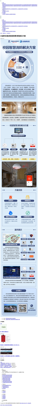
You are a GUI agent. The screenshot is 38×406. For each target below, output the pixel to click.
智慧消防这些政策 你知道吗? (11, 318)
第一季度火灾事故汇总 (4, 331)
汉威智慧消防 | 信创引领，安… (5, 363)
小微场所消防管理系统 (17, 5)
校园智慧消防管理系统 (6, 378)
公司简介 (4, 14)
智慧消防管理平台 (14, 26)
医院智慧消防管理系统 (9, 5)
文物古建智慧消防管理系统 (26, 5)
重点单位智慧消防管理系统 (17, 4)
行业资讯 (7, 28)
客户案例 (4, 12)
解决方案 (4, 3)
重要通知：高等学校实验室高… (5, 365)
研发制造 (7, 14)
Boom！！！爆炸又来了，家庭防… (6, 366)
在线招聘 (10, 14)
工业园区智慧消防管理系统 (7, 382)
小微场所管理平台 (21, 26)
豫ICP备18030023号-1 (24, 403)
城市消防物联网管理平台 (6, 26)
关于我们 (4, 13)
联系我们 (14, 14)
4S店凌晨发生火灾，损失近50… (6, 364)
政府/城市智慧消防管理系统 (7, 4)
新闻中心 (4, 27)
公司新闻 (4, 28)
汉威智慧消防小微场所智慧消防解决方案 (13, 319)
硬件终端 (26, 26)
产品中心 (4, 7)
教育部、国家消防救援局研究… (5, 367)
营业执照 (29, 403)
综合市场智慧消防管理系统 (26, 4)
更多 (1, 323)
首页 (3, 2)
